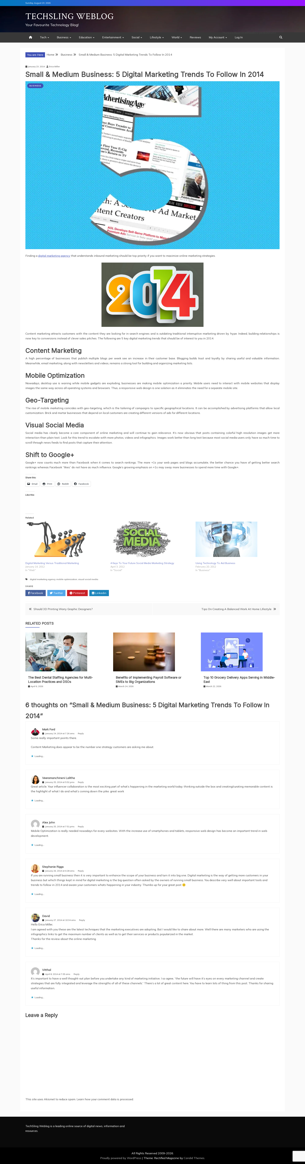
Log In (239, 37)
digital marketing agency (54, 255)
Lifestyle (155, 37)
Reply (81, 733)
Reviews (195, 37)
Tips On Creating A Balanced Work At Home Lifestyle (236, 609)
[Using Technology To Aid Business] (236, 539)
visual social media (88, 579)
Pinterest (78, 593)
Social (135, 37)
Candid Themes (194, 1158)
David (46, 916)
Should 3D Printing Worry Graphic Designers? (63, 609)
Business (62, 37)
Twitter (58, 593)
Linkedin (100, 593)
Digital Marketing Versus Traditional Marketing (52, 563)
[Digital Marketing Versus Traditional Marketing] (66, 539)
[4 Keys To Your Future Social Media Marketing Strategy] (151, 539)
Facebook (36, 593)
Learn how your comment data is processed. (105, 1099)
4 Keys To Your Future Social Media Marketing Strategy (142, 563)
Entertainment (111, 37)
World (175, 37)
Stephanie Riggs (53, 866)
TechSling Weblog (69, 16)
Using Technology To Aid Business (215, 563)
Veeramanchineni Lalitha (58, 778)
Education (85, 37)
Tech (43, 37)
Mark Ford (48, 729)
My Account (216, 37)
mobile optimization (66, 579)
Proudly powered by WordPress (121, 1158)
